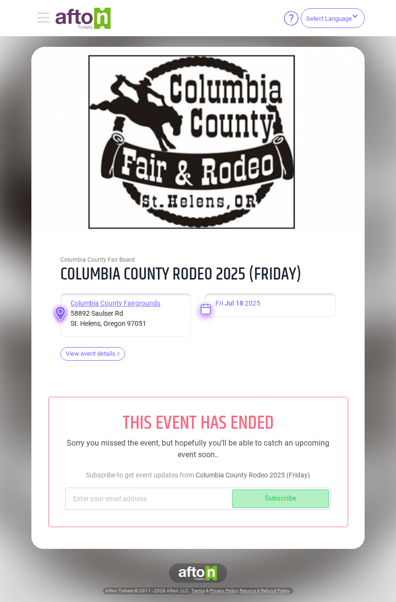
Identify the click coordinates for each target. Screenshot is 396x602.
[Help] (291, 18)
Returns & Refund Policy (264, 590)
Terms (198, 590)
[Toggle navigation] (43, 18)
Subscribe (281, 498)
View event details (90, 353)
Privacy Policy (224, 590)
